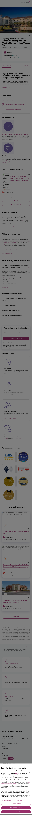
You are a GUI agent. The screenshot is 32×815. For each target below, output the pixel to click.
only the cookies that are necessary (15, 783)
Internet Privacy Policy (6, 800)
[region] (16, 788)
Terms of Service (17, 800)
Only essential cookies (16, 807)
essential (17, 773)
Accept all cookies (16, 811)
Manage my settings (16, 803)
